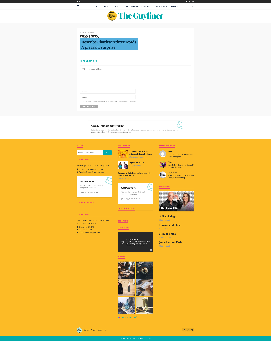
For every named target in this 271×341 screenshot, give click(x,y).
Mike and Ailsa (167, 233)
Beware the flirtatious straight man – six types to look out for (134, 174)
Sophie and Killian (136, 162)
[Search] (192, 6)
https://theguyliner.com (95, 172)
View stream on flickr (129, 317)
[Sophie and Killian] (123, 165)
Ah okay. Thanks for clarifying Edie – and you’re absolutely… (181, 176)
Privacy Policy (90, 330)
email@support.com (92, 232)
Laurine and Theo (169, 225)
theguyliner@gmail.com (94, 169)
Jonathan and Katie (170, 242)
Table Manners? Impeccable (138, 6)
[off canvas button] (78, 6)
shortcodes (102, 330)
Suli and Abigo (167, 216)
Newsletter (161, 6)
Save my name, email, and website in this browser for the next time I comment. (109, 101)
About (106, 6)
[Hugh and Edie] (176, 201)
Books (117, 6)
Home (79, 2)
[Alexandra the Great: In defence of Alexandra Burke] (123, 154)
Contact (174, 6)
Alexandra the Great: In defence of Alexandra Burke (140, 152)
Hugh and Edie (169, 208)
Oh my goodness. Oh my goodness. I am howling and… (181, 155)
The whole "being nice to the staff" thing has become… (181, 166)
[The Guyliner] (135, 16)
